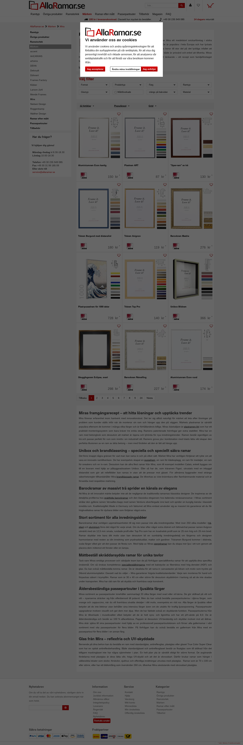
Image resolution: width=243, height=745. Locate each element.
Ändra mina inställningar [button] (126, 69)
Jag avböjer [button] (149, 69)
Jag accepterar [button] (95, 69)
